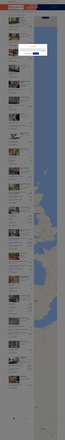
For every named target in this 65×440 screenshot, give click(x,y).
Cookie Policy (43, 50)
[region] (32, 50)
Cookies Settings (28, 53)
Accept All (36, 53)
